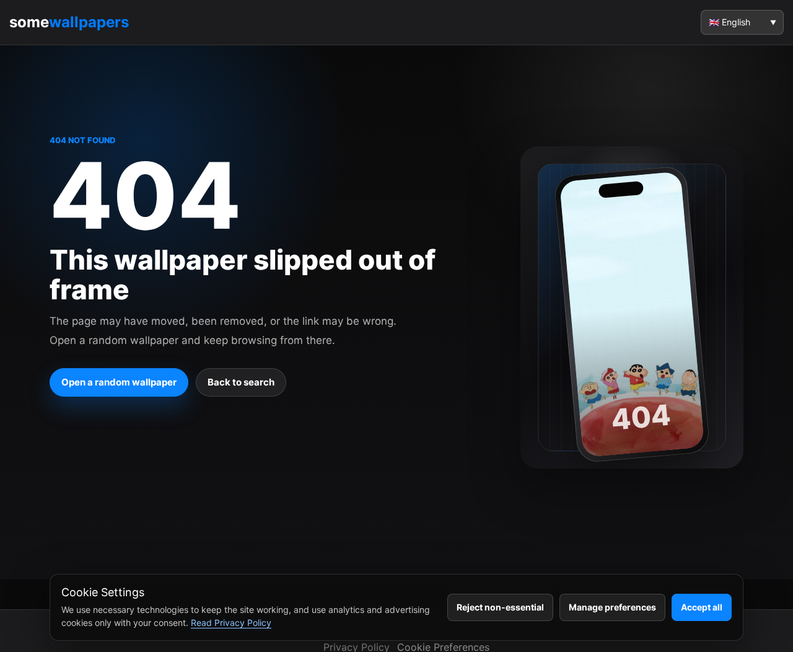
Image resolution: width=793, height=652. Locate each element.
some (69, 22)
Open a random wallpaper (119, 382)
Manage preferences (612, 607)
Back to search (241, 382)
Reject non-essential (500, 607)
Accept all (701, 607)
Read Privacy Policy (231, 622)
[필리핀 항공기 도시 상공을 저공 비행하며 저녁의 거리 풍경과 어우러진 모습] (631, 314)
